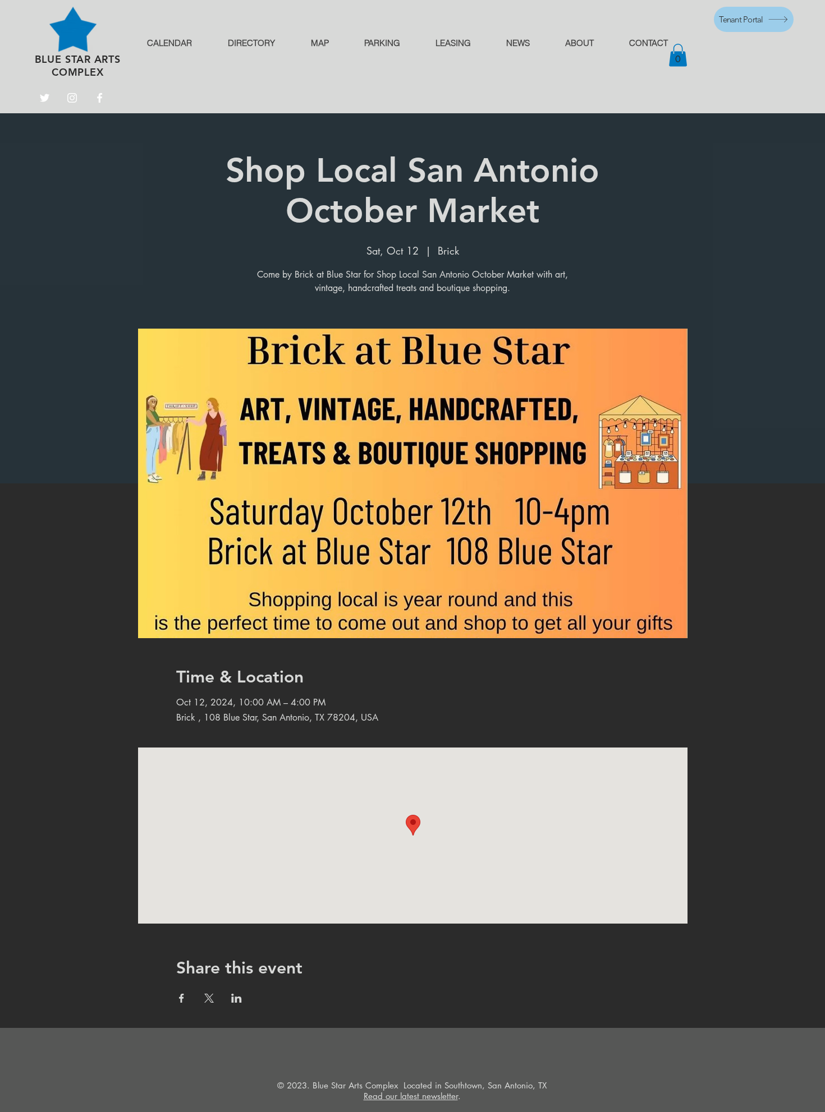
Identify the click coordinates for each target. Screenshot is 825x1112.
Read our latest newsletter (411, 1096)
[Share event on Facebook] (181, 998)
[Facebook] (99, 97)
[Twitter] (44, 97)
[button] (678, 55)
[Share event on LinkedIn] (236, 998)
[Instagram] (72, 97)
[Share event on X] (209, 998)
